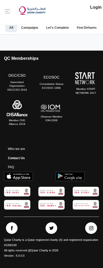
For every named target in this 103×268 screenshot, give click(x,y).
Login (96, 7)
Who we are (16, 149)
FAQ (11, 167)
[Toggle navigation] (7, 11)
